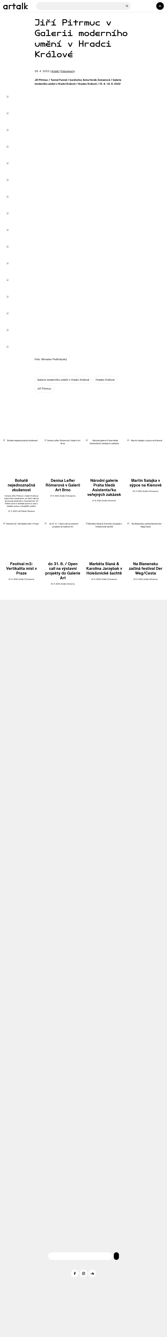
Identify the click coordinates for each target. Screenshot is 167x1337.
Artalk (55, 71)
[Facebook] (74, 1273)
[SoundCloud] (92, 1273)
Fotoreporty (68, 71)
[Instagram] (83, 1273)
